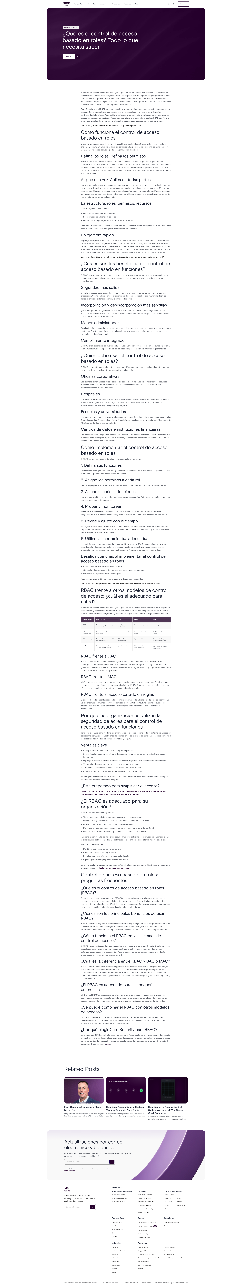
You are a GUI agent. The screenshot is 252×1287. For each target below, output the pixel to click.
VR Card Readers (143, 1212)
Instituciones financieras (119, 1251)
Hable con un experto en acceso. (114, 868)
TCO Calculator (169, 1254)
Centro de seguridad (144, 1265)
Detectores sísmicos (144, 1205)
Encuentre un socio (144, 1237)
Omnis (167, 1209)
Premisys (179, 1202)
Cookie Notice (146, 1283)
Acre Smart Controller (145, 1194)
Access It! (168, 1198)
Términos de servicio (130, 1283)
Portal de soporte (143, 1230)
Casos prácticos (143, 1247)
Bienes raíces (116, 1265)
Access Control (169, 1194)
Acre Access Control (118, 1194)
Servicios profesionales (171, 1222)
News (113, 1233)
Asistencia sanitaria (118, 1258)
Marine (114, 1272)
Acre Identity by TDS (118, 1202)
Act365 (179, 1198)
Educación (115, 1247)
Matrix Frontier (181, 1205)
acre (108, 1044)
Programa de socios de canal (147, 1222)
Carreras (114, 1236)
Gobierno (115, 1254)
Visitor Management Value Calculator (176, 1258)
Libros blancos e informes (146, 1254)
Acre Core (115, 1226)
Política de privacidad (70, 1170)
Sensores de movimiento (146, 1202)
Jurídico (140, 1269)
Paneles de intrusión (144, 1198)
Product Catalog (169, 1247)
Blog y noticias (142, 1251)
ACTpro (167, 1205)
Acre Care (167, 1226)
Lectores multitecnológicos (146, 1209)
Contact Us (167, 1251)
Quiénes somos (116, 1222)
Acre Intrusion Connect (119, 1198)
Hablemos (183, 4)
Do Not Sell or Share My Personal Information (171, 1283)
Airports (114, 1269)
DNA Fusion (168, 1202)
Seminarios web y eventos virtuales (149, 1258)
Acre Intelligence (117, 1229)
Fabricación (115, 1261)
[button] (79, 4)
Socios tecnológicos (144, 1234)
